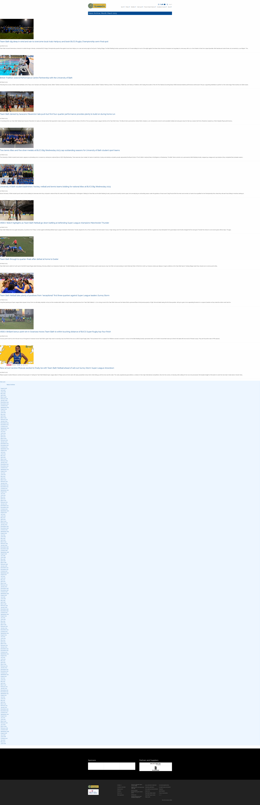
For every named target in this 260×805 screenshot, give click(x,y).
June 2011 (3, 698)
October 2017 (4, 571)
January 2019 (4, 545)
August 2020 (4, 512)
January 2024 (4, 442)
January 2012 (4, 688)
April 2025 (3, 416)
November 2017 (4, 569)
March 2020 (3, 521)
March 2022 (3, 479)
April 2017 (3, 581)
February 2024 (4, 440)
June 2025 (3, 412)
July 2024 (3, 431)
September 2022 (5, 469)
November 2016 (4, 590)
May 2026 (3, 393)
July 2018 (3, 555)
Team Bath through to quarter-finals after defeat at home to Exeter (29, 259)
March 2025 (3, 417)
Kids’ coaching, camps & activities (151, 789)
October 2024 (4, 426)
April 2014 (3, 641)
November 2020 (5, 507)
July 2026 (3, 390)
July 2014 (3, 636)
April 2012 (3, 683)
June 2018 (3, 557)
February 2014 (4, 645)
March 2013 (3, 664)
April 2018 (3, 560)
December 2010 (4, 709)
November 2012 (4, 671)
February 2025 (4, 419)
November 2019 (4, 528)
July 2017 (3, 576)
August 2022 (4, 471)
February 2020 (4, 523)
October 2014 (4, 631)
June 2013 (3, 659)
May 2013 (3, 660)
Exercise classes (134, 790)
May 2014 (3, 640)
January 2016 (4, 607)
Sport (122, 6)
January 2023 (4, 462)
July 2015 (3, 617)
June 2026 (3, 391)
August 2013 (4, 655)
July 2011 (3, 697)
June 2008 (3, 736)
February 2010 (4, 722)
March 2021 (3, 500)
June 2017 (3, 578)
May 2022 (3, 476)
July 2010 (3, 717)
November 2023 (4, 445)
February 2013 (4, 666)
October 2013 (4, 652)
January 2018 (4, 566)
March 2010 (3, 721)
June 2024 (3, 433)
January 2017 (4, 586)
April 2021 (3, 498)
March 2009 (4, 726)
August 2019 (4, 533)
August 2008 (4, 733)
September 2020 (5, 510)
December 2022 (4, 464)
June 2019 (3, 536)
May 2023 (3, 455)
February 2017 (4, 585)
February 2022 (4, 481)
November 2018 (4, 548)
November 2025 (4, 404)
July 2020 (3, 514)
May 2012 (3, 681)
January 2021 (4, 504)
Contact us (119, 785)
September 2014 (5, 633)
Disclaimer (161, 789)
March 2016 (3, 604)
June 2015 (3, 619)
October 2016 (4, 591)
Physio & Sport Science (149, 6)
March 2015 (3, 624)
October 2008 (4, 729)
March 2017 (3, 583)
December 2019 (4, 526)
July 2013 (3, 657)
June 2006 (3, 743)
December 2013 (4, 648)
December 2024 (5, 423)
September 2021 (5, 490)
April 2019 (3, 540)
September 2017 (5, 573)
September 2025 (5, 407)
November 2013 (4, 650)
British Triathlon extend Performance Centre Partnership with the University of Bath (36, 78)
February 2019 (4, 543)
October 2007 (4, 738)
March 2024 (3, 438)
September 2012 (5, 674)
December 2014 (4, 629)
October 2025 (4, 405)
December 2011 (4, 690)
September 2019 (5, 531)
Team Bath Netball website (150, 793)
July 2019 (3, 535)
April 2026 (3, 395)
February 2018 (4, 564)
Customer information (121, 787)
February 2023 (4, 460)
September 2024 (5, 428)
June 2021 (3, 495)
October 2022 (4, 467)
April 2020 (3, 519)
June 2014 (3, 638)
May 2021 (3, 497)
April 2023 (3, 457)
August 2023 (4, 450)
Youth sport (139, 6)
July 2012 (3, 678)
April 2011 (3, 702)
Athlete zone (133, 794)
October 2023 (4, 447)
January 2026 (4, 400)
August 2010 (4, 716)
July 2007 (3, 740)
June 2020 (3, 516)
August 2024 (4, 429)
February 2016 (4, 605)
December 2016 (4, 588)
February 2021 (4, 502)
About (169, 6)
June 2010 (3, 719)
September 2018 (5, 552)
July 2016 (3, 597)
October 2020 (4, 509)
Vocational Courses (161, 6)
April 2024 (3, 436)
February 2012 (4, 686)
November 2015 (4, 610)
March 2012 (3, 685)
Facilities (133, 6)
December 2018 (4, 547)
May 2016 (3, 600)
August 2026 (4, 388)
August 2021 (4, 491)
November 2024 (5, 424)
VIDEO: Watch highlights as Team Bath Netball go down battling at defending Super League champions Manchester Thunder (54, 223)
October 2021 (4, 488)
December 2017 (4, 567)
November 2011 (4, 691)
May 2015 (3, 621)
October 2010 (4, 712)
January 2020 (4, 524)
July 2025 (3, 410)
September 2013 (5, 654)
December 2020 (5, 505)
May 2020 (3, 517)
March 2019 (3, 542)
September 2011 (4, 693)
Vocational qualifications (149, 787)
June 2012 (3, 679)
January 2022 (4, 483)
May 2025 (3, 414)
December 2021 (4, 485)
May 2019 (3, 538)
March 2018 (3, 562)
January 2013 (4, 667)
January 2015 (4, 628)
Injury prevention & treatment (150, 785)
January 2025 (4, 421)
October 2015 (4, 612)
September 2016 (5, 593)
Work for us (119, 793)
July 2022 (3, 473)
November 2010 (4, 710)
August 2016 (4, 595)
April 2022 (3, 478)
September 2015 (5, 614)
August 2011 (3, 695)
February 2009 (4, 728)
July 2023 (3, 452)
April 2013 (3, 662)
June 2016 (3, 598)
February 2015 (4, 626)
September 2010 (5, 714)
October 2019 (4, 529)
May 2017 (3, 579)
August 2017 (4, 574)
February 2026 (4, 398)
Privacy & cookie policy (163, 793)
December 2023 (4, 443)
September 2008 (5, 731)
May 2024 (3, 435)
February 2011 (4, 705)
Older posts (2, 381)
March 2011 (3, 704)
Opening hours (120, 789)
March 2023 (3, 459)
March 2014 (3, 643)
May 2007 (3, 741)
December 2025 (4, 402)
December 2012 (4, 669)
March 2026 (3, 397)
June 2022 (3, 474)
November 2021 (4, 486)
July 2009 (3, 724)
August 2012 (4, 676)
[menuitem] (123, 7)
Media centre (147, 796)
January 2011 (4, 707)
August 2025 (4, 409)
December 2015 (4, 609)
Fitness (127, 6)
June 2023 (3, 454)
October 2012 (4, 673)
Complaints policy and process (165, 787)
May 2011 (3, 700)
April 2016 (3, 602)
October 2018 (4, 550)
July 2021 (3, 493)
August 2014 (4, 635)
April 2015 (3, 622)
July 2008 (3, 735)
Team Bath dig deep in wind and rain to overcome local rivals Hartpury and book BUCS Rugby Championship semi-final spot (54, 41)
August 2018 (4, 554)
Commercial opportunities (164, 785)
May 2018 (3, 559)
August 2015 (4, 616)
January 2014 (4, 647)
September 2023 (5, 448)
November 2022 (4, 466)
